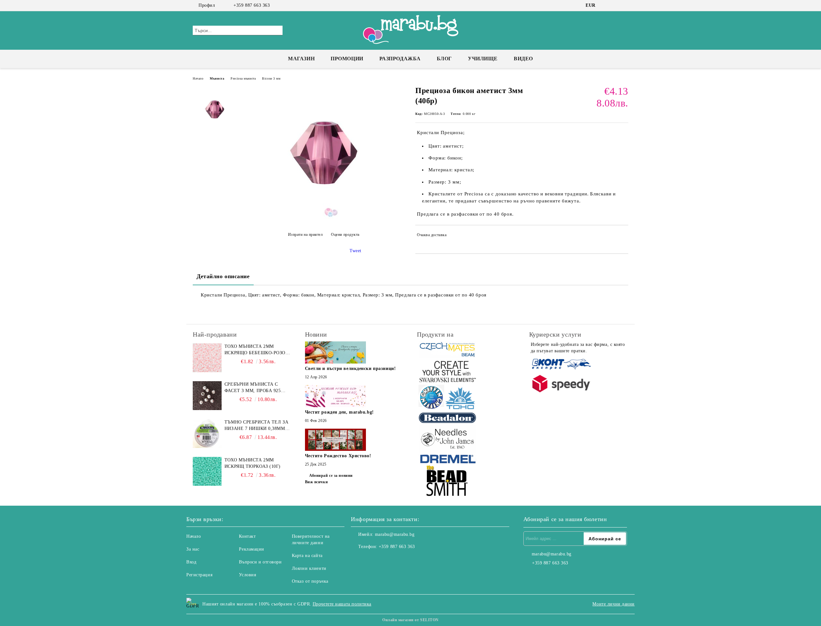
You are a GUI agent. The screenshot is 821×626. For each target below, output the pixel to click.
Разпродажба (400, 58)
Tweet (355, 250)
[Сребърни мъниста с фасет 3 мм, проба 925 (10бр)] (207, 395)
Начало (198, 78)
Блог (444, 58)
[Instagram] (615, 5)
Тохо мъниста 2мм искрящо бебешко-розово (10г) (258, 350)
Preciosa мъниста (243, 78)
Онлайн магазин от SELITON (410, 620)
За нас (192, 549)
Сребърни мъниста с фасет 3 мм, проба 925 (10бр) (252, 388)
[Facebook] (605, 5)
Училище (483, 58)
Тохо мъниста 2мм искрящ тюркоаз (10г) (252, 463)
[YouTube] (624, 5)
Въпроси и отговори (260, 562)
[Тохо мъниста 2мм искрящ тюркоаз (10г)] (207, 471)
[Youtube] (384, 559)
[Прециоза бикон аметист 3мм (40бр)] (323, 218)
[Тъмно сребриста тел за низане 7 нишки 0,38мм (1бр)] (207, 433)
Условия (247, 574)
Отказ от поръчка (310, 581)
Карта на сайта (307, 555)
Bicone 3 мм (271, 78)
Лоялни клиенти (309, 568)
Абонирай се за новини (331, 475)
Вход (191, 562)
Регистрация (199, 574)
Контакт (247, 536)
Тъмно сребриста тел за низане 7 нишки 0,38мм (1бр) (256, 426)
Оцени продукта (345, 234)
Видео (523, 58)
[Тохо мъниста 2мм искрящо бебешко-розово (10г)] (207, 357)
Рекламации (251, 549)
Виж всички (316, 482)
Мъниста (217, 78)
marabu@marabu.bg (395, 534)
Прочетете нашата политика (342, 604)
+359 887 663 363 (251, 5)
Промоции (347, 58)
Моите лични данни (613, 604)
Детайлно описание (223, 276)
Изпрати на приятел (305, 234)
